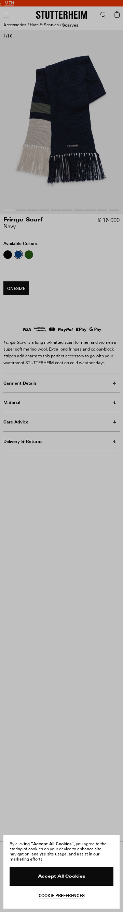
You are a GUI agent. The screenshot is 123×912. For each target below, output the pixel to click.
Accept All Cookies (61, 877)
